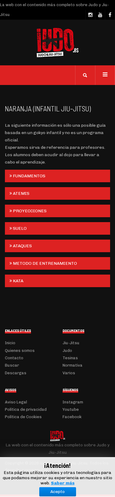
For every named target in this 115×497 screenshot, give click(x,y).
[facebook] (110, 15)
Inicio (10, 343)
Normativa (72, 365)
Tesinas (70, 358)
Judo (67, 350)
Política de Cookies (23, 416)
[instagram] (90, 15)
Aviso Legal (16, 402)
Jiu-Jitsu (71, 343)
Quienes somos (20, 350)
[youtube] (100, 15)
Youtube (71, 409)
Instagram (73, 402)
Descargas (15, 373)
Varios (69, 373)
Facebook (72, 416)
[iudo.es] (57, 42)
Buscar (12, 365)
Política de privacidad (26, 409)
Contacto (14, 358)
